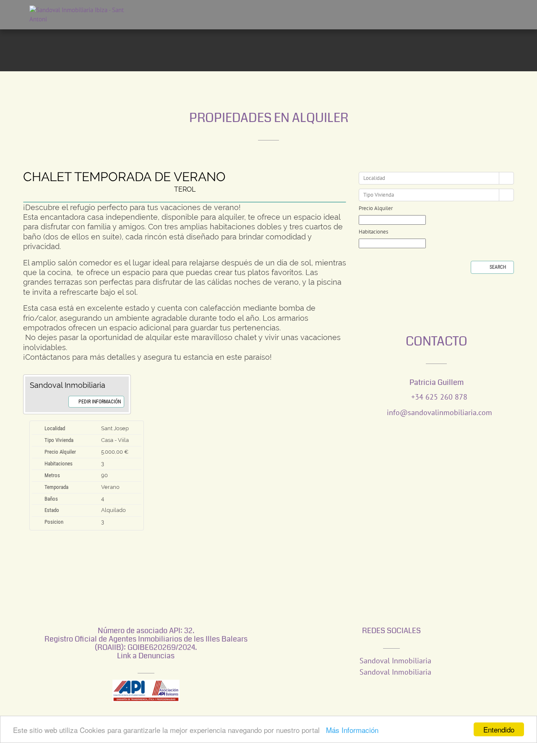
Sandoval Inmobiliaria (394, 618)
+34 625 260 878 (439, 355)
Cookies (230, 692)
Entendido (498, 729)
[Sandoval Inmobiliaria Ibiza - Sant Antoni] (71, 14)
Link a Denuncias (146, 613)
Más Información (352, 730)
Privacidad (260, 692)
